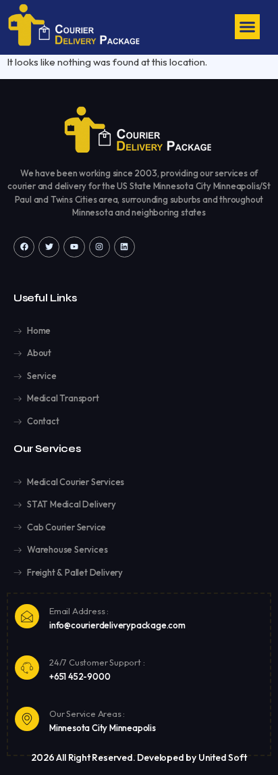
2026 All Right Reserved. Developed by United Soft (138, 757)
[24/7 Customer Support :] (27, 667)
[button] (247, 27)
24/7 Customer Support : (96, 662)
